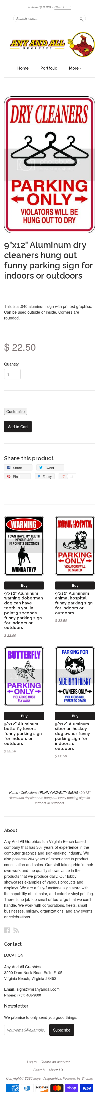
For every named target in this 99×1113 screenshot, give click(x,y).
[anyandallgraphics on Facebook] (7, 930)
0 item (39, 7)
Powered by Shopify (77, 1078)
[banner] (49, 44)
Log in (32, 1062)
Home (23, 68)
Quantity (11, 364)
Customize (15, 411)
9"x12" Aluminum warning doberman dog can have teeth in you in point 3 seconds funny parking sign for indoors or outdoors (23, 610)
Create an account (55, 1062)
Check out (62, 7)
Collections (29, 792)
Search (39, 1070)
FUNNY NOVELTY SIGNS (59, 792)
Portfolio (48, 68)
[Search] (81, 18)
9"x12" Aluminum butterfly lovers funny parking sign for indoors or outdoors (23, 733)
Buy (24, 585)
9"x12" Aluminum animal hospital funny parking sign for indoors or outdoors (74, 603)
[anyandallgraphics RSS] (16, 930)
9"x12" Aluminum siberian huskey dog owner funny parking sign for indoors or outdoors (72, 736)
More (74, 68)
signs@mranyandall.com (38, 989)
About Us (55, 1070)
